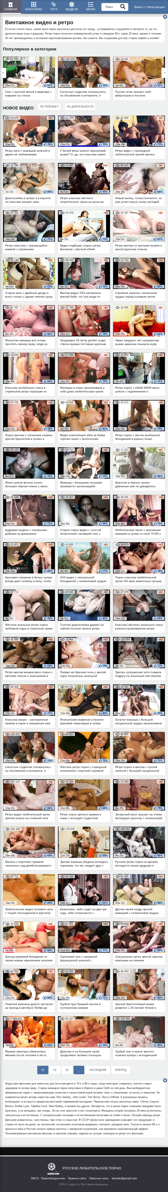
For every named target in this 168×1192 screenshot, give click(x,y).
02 (54, 1070)
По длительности (80, 106)
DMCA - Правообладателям (48, 1178)
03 (67, 1070)
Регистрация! (156, 7)
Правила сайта (77, 1178)
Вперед (120, 1070)
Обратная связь (99, 1178)
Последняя (97, 1070)
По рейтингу (49, 106)
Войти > (139, 7)
